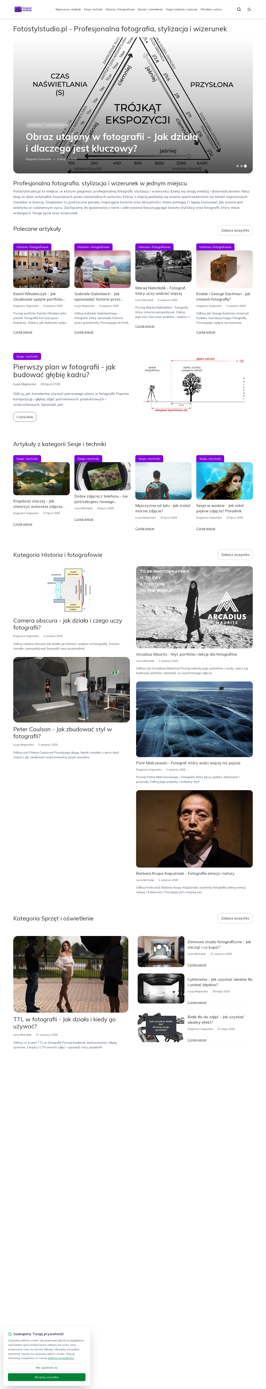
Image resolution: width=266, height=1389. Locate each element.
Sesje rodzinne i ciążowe (181, 9)
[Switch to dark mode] (249, 9)
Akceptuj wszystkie (47, 1377)
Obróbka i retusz (211, 9)
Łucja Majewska (84, 306)
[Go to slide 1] (237, 166)
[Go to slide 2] (241, 166)
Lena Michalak (144, 300)
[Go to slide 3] (245, 166)
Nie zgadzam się (46, 1367)
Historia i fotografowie (120, 9)
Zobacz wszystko (235, 230)
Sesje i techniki (93, 9)
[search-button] (239, 9)
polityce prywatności (61, 1358)
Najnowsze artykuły (68, 9)
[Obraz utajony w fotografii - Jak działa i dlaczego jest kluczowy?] (133, 105)
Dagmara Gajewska (38, 159)
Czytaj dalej (25, 417)
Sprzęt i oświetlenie (150, 9)
